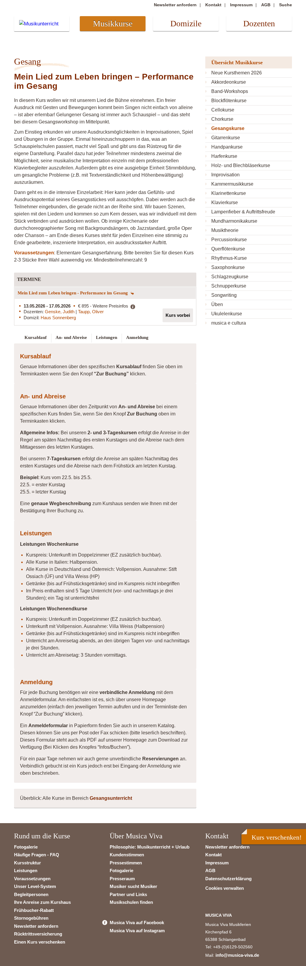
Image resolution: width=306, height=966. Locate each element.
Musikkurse (112, 23)
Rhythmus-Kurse (229, 258)
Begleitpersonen (31, 894)
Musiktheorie (224, 230)
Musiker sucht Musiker (133, 886)
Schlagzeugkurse (229, 276)
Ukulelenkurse (226, 313)
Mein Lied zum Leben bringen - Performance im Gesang (73, 293)
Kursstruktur (27, 862)
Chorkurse (222, 119)
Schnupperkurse (228, 285)
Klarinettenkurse (228, 193)
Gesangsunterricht (111, 798)
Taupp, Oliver (91, 311)
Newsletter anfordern (175, 4)
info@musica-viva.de (237, 955)
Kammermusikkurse (232, 184)
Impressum (241, 4)
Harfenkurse (224, 156)
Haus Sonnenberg (58, 317)
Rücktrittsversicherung (38, 933)
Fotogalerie (26, 846)
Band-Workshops (229, 91)
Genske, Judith (60, 311)
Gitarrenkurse (225, 137)
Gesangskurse (227, 128)
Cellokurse (222, 109)
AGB (265, 4)
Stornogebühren (31, 918)
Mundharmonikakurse (234, 221)
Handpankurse (227, 146)
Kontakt (213, 4)
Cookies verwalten (224, 888)
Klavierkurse (224, 202)
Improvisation (225, 174)
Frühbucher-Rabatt (34, 910)
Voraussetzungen (32, 878)
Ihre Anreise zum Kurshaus (42, 902)
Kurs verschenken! (277, 837)
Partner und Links (128, 894)
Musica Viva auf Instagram (137, 930)
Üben (217, 304)
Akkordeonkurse (228, 82)
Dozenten (259, 23)
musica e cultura (228, 322)
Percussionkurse (229, 239)
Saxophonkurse (228, 267)
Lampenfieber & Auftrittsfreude (243, 211)
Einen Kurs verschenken (39, 941)
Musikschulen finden (131, 902)
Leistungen (25, 870)
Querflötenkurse (228, 248)
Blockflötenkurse (229, 100)
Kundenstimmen (127, 854)
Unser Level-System (35, 886)
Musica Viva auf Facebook (137, 922)
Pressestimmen (126, 862)
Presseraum (122, 878)
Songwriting (224, 295)
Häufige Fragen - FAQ (36, 854)
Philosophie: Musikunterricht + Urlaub (149, 846)
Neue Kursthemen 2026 (236, 72)
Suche (285, 4)
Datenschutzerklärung (228, 878)
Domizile (185, 23)
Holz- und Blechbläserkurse (240, 165)
